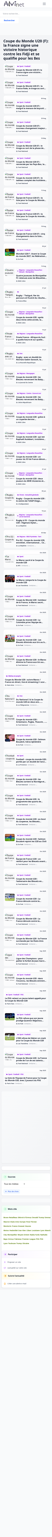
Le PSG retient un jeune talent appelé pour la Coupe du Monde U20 (25, 999)
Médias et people (14, 676)
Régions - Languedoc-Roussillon (30, 334)
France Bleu (22, 301)
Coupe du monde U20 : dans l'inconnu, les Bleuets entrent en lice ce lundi (30, 981)
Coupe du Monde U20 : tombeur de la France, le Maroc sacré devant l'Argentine (31, 602)
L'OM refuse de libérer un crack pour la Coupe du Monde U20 (31, 1039)
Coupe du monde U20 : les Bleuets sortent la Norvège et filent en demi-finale (30, 781)
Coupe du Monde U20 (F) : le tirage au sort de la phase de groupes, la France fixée (29, 148)
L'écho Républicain (24, 402)
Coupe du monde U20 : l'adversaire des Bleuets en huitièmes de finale (29, 881)
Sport (21, 557)
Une (20, 354)
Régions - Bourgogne (26, 373)
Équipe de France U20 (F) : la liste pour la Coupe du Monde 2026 (30, 200)
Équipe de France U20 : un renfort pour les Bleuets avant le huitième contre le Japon (30, 861)
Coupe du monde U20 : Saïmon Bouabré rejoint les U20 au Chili (31, 840)
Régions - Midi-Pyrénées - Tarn (30, 537)
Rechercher (9, 20)
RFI (19, 566)
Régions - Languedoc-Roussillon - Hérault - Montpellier (31, 271)
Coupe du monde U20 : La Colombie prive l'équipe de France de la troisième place (29, 622)
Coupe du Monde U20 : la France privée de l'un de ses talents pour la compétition (31, 1060)
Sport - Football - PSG (15, 995)
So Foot (20, 259)
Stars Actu (10, 685)
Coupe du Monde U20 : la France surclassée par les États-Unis (31, 939)
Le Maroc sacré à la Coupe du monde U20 (30, 561)
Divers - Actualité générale (29, 495)
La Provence (22, 765)
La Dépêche (22, 526)
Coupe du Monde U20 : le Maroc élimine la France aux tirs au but (31, 662)
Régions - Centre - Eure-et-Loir (30, 393)
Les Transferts (23, 586)
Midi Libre (21, 281)
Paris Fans (10, 1004)
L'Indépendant (23, 504)
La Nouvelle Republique (26, 363)
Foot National (23, 75)
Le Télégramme (23, 705)
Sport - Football (24, 66)
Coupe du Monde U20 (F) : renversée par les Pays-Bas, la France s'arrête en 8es (30, 164)
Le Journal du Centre (25, 383)
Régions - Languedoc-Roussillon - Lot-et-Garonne (31, 516)
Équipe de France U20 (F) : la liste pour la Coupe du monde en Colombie (30, 216)
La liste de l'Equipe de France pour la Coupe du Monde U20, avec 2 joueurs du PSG (25, 1079)
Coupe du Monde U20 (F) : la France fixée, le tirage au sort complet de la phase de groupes (31, 88)
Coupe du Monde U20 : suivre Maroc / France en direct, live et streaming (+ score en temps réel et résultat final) (25, 682)
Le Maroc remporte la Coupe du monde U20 (31, 581)
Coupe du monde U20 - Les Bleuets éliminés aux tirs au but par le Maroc (31, 642)
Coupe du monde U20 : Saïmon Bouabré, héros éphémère (30, 740)
